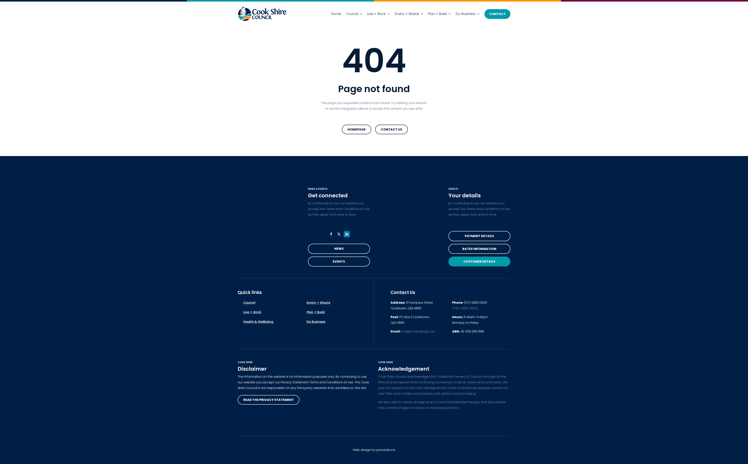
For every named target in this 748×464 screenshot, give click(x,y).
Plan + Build (437, 13)
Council (352, 13)
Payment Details (479, 236)
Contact (497, 14)
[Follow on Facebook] (331, 234)
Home (336, 13)
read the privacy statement (268, 400)
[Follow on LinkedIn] (347, 234)
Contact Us (391, 129)
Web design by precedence (374, 450)
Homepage (357, 129)
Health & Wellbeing (258, 321)
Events (339, 261)
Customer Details (479, 261)
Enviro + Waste (407, 13)
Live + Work (376, 13)
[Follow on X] (339, 234)
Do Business (465, 13)
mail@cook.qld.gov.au (418, 331)
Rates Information (479, 249)
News (339, 248)
